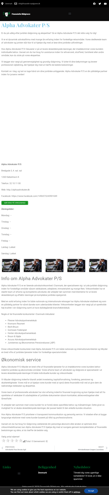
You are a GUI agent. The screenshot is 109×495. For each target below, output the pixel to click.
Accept (91, 491)
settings (77, 492)
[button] (70, 13)
